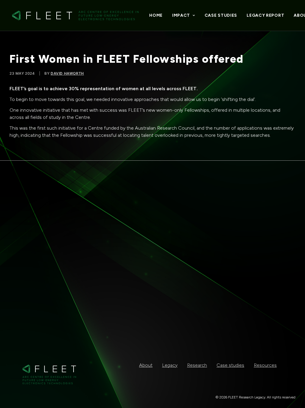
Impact (181, 15)
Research (197, 365)
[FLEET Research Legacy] (75, 15)
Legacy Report (265, 15)
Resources (265, 365)
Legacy (170, 365)
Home (156, 15)
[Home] (49, 374)
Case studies (221, 15)
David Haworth (67, 73)
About (145, 365)
